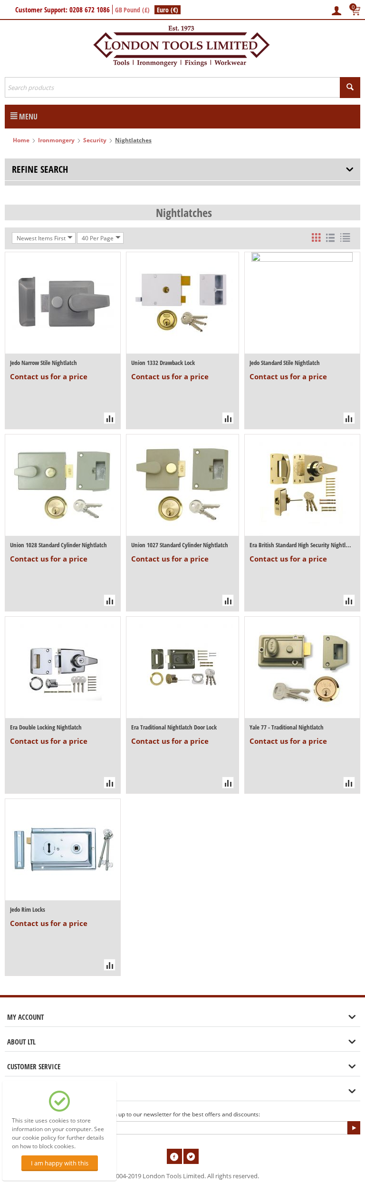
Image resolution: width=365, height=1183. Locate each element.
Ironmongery (56, 140)
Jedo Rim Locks (27, 909)
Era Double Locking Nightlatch (46, 727)
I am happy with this (59, 1163)
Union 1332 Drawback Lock (163, 362)
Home (21, 140)
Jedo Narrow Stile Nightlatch (43, 362)
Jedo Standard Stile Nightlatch (285, 362)
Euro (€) (167, 9)
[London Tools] (182, 45)
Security (94, 140)
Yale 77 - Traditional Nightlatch (287, 727)
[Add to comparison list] (109, 418)
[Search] (350, 87)
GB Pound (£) (132, 9)
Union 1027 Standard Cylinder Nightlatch (179, 545)
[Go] (353, 1127)
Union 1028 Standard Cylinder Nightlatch (58, 545)
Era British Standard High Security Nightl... (300, 545)
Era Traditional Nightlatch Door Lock (174, 727)
